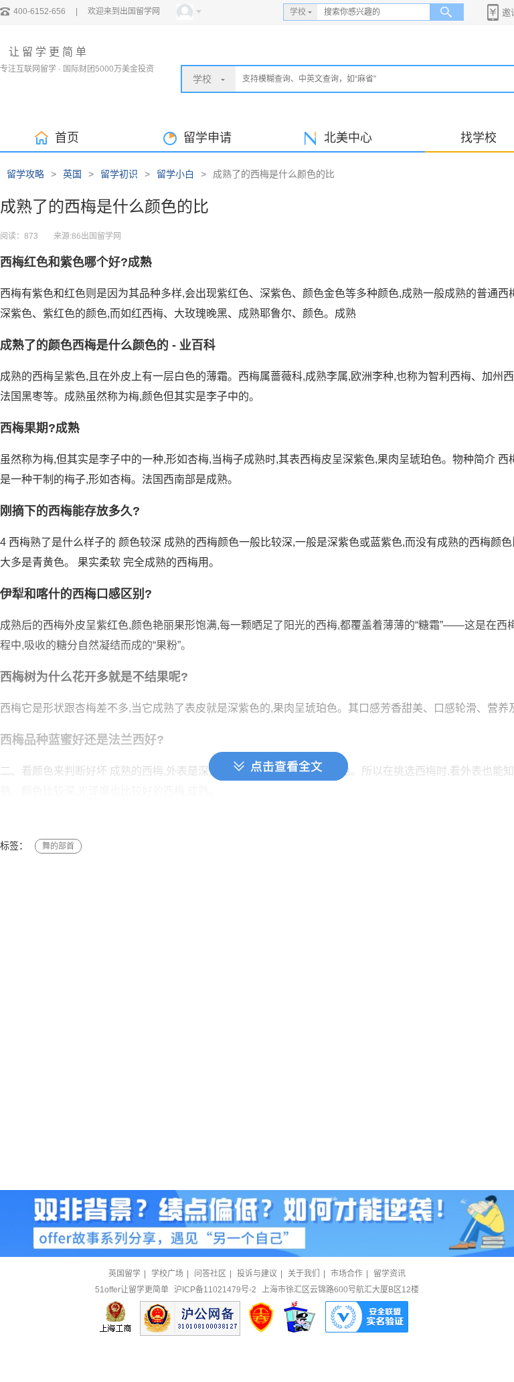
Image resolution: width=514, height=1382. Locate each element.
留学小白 (175, 174)
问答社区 (210, 1273)
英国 (72, 174)
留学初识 (119, 174)
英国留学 (124, 1273)
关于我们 (304, 1273)
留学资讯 (389, 1273)
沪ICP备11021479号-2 (215, 1289)
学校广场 (167, 1273)
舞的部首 (58, 846)
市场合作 (347, 1273)
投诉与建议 (257, 1273)
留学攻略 (25, 174)
